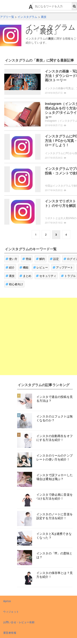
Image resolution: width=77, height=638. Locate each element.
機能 (25, 267)
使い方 (13, 259)
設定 (56, 259)
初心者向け (16, 284)
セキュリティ (47, 276)
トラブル (70, 276)
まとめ (27, 276)
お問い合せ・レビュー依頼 (18, 622)
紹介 (12, 267)
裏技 (12, 276)
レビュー (42, 267)
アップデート (64, 267)
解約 (42, 259)
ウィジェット (11, 611)
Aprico (7, 601)
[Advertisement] (38, 336)
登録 (28, 259)
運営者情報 (9, 632)
